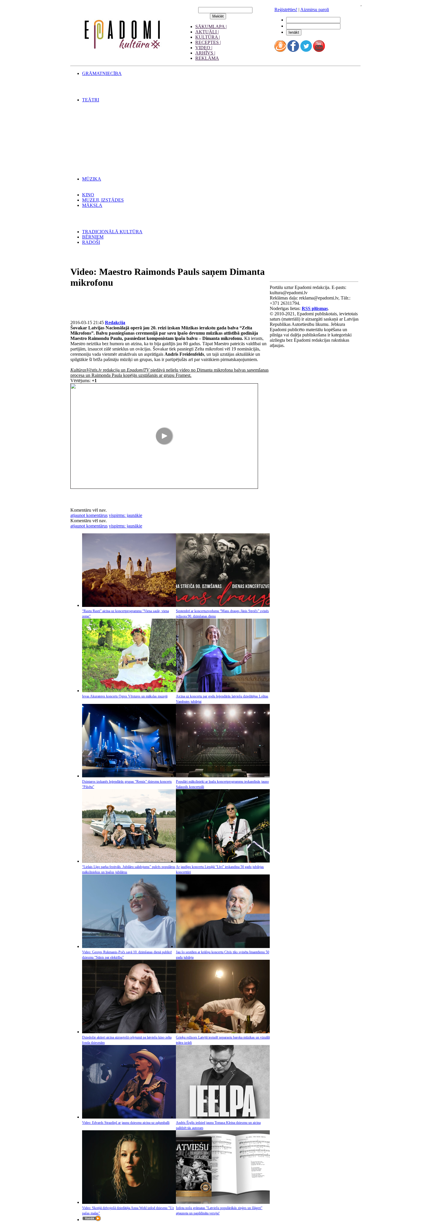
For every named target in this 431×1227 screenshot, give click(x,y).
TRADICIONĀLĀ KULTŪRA (112, 231)
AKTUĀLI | (207, 31)
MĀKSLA (92, 205)
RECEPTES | (208, 42)
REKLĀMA (207, 58)
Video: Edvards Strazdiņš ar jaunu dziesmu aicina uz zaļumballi (125, 1123)
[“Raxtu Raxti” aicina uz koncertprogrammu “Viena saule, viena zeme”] (129, 605)
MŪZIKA (91, 178)
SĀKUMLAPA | (211, 26)
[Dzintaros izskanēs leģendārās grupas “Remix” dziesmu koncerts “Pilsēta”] (129, 775)
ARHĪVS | (205, 52)
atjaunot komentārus (89, 515)
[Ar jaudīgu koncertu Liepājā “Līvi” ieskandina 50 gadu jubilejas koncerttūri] (223, 861)
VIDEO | (203, 47)
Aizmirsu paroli (314, 9)
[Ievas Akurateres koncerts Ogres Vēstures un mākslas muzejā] (129, 690)
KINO (88, 194)
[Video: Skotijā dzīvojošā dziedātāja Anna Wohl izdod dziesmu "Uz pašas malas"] (129, 1202)
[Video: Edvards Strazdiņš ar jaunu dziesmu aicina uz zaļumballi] (129, 1116)
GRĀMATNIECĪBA (102, 73)
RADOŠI (91, 242)
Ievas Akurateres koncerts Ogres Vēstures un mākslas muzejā (124, 696)
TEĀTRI (90, 99)
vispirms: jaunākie (125, 515)
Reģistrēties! (285, 9)
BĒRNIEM (92, 236)
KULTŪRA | (207, 37)
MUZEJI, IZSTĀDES (103, 200)
